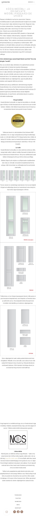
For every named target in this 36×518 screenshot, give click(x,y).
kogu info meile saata (11, 458)
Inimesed (18, 501)
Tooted (18, 498)
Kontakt (18, 508)
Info (18, 504)
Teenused (18, 495)
